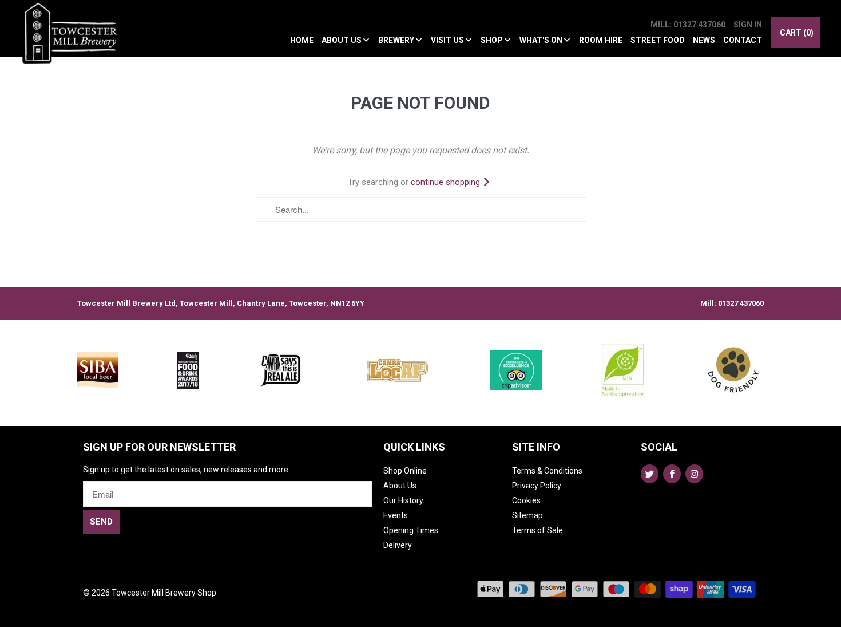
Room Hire (600, 40)
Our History (403, 500)
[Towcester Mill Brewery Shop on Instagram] (694, 473)
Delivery (397, 545)
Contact (742, 40)
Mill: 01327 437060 (687, 24)
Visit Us (448, 40)
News (704, 40)
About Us (342, 40)
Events (395, 515)
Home (302, 40)
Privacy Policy (536, 485)
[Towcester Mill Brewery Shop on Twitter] (649, 473)
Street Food (657, 40)
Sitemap (527, 515)
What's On (541, 40)
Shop (493, 40)
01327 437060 (741, 303)
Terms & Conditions (547, 470)
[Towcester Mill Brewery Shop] (72, 35)
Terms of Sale (537, 530)
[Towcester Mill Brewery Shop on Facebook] (672, 473)
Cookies (526, 500)
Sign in (747, 24)
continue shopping (446, 182)
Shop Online (405, 470)
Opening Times (410, 530)
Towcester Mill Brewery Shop (164, 592)
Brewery (397, 40)
